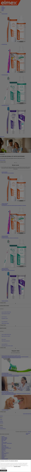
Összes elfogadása (3, 470)
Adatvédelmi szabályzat (17, 466)
